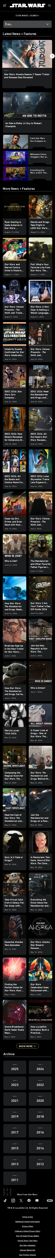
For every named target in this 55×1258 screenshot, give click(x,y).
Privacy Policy (27, 1226)
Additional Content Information (27, 1221)
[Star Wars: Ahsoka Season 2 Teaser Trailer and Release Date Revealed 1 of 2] (27, 54)
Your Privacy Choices (27, 1255)
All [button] (9, 24)
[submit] (49, 5)
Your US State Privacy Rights (27, 1236)
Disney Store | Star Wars (27, 1240)
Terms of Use (27, 1217)
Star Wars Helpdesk (27, 1245)
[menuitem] (4, 5)
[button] (27, 1046)
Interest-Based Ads (27, 1250)
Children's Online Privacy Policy (27, 1231)
